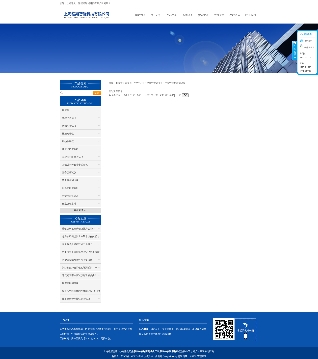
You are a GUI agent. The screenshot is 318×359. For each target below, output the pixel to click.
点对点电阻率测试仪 (72, 157)
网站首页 (140, 15)
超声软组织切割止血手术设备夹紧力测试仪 (80, 237)
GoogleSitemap (170, 356)
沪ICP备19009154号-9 (132, 356)
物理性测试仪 (69, 118)
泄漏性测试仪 (69, 126)
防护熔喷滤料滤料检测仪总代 (77, 260)
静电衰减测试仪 (70, 180)
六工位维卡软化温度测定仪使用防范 (80, 252)
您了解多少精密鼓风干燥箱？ (77, 244)
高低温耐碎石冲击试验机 (75, 165)
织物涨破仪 (68, 141)
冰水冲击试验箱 (70, 149)
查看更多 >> (80, 210)
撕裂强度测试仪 (70, 283)
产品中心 (172, 15)
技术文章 (203, 15)
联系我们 (250, 15)
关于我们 (156, 15)
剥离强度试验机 (70, 188)
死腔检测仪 (68, 133)
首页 (127, 83)
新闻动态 (187, 15)
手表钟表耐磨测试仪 (175, 83)
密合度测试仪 (69, 172)
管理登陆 (201, 356)
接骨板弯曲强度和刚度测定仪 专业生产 (81, 292)
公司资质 (219, 15)
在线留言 (235, 15)
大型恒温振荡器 (70, 196)
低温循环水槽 (69, 203)
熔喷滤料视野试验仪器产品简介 (78, 228)
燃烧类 (65, 110)
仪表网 (158, 356)
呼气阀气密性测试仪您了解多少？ (79, 275)
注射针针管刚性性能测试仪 (76, 299)
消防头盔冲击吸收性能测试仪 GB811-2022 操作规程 (81, 268)
